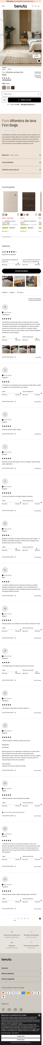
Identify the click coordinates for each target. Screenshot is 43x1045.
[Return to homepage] (20, 6)
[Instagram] (15, 1009)
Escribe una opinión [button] (21, 271)
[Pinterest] (3, 1009)
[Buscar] (32, 6)
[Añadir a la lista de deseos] (4, 99)
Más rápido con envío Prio (27, 104)
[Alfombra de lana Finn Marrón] (29, 201)
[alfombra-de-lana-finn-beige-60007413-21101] (27, 215)
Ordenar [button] (5, 292)
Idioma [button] (12, 292)
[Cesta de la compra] (39, 6)
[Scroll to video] (39, 61)
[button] (7, 281)
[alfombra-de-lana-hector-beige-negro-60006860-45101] (6, 215)
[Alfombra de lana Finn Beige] (4, 87)
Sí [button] (15, 357)
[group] (21, 252)
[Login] (35, 6)
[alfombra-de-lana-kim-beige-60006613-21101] (40, 215)
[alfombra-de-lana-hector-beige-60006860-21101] (3, 215)
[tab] (34, 299)
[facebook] (21, 1009)
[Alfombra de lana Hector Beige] (10, 201)
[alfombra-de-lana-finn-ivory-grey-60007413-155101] (25, 215)
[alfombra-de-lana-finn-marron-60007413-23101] (22, 215)
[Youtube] (9, 1009)
